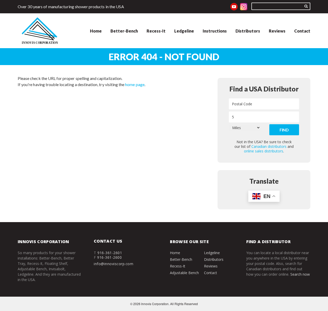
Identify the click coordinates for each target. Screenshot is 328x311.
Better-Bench (124, 30)
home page (134, 84)
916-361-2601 (109, 252)
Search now (300, 274)
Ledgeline (184, 30)
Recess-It (156, 30)
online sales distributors (263, 151)
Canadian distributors (268, 146)
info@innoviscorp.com (113, 263)
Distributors (247, 30)
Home (96, 30)
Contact (302, 30)
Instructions (215, 30)
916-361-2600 (109, 257)
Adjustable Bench (184, 272)
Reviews (277, 30)
